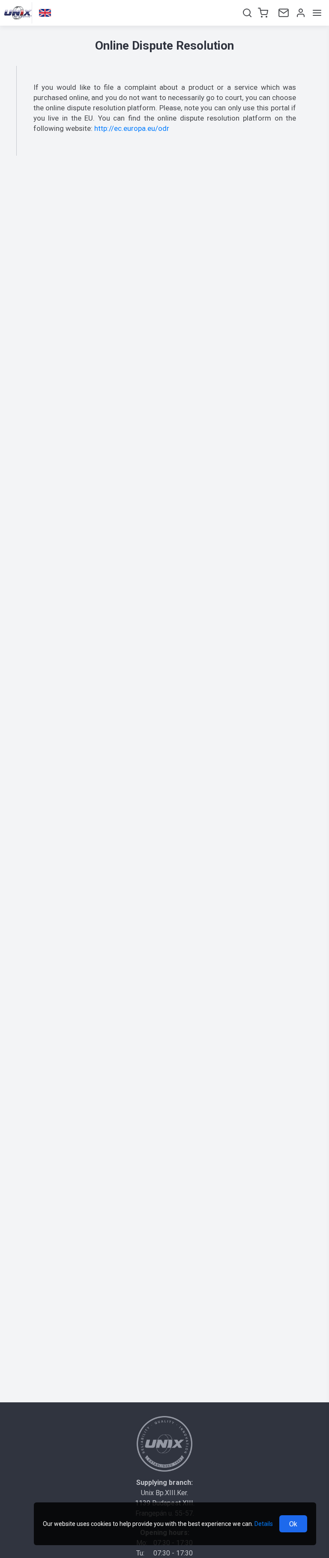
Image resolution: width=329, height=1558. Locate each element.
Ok (293, 1524)
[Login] (300, 13)
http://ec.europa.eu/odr (131, 128)
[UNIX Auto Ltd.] (164, 1444)
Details (263, 1523)
